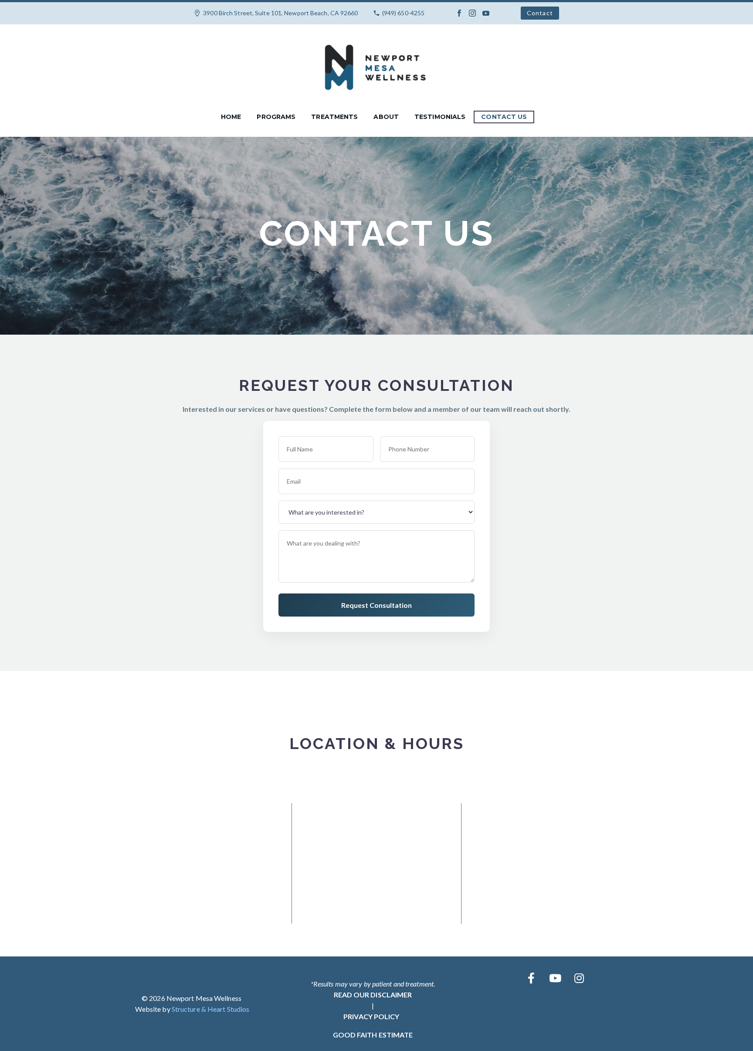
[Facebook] (459, 13)
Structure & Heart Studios (211, 1009)
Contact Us (504, 117)
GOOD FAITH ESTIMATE (373, 1035)
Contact (540, 13)
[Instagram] (472, 13)
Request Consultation (376, 605)
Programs (276, 117)
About (386, 117)
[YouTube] (485, 13)
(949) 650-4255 (403, 13)
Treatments (334, 117)
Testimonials (439, 117)
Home (231, 117)
